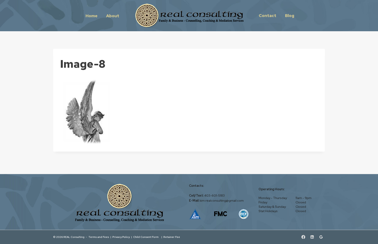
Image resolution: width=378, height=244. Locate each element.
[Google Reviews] (321, 237)
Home (92, 15)
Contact (267, 15)
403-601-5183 (214, 195)
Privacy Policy (121, 237)
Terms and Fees (98, 237)
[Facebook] (303, 237)
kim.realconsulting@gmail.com (222, 200)
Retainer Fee (172, 237)
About (112, 15)
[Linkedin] (312, 237)
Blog (289, 15)
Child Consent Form (146, 237)
